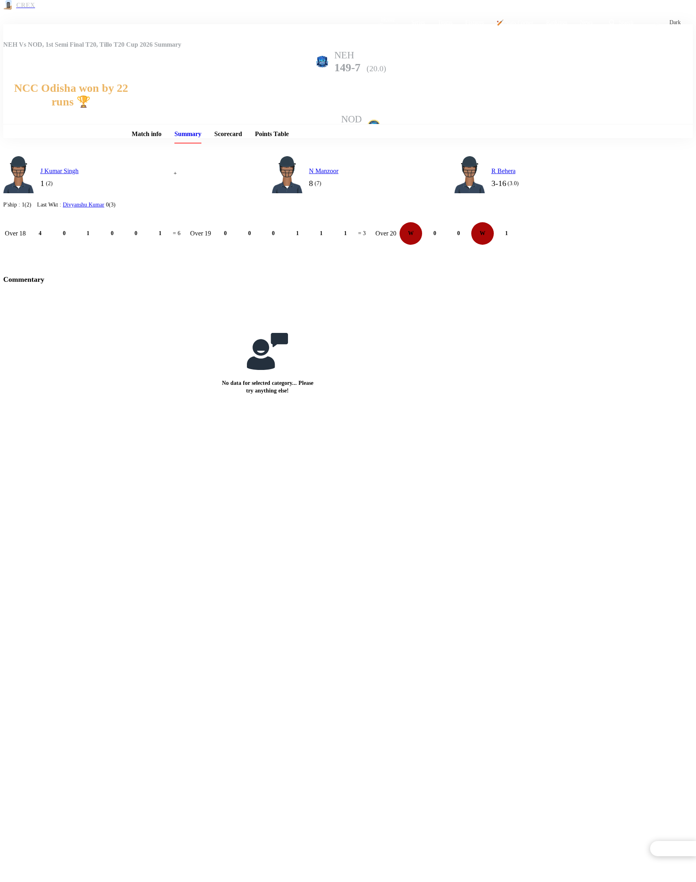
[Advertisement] (608, 204)
